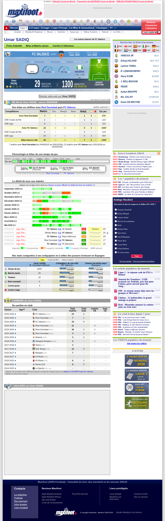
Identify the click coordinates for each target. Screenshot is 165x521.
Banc (74, 111)
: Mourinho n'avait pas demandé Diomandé (134, 189)
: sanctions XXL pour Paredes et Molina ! (133, 192)
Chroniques (101, 28)
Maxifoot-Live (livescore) (115, 498)
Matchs (44, 111)
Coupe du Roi (53, 260)
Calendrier (61, 32)
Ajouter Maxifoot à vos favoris (129, 512)
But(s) (84, 111)
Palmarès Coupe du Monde (64, 1)
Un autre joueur (123, 252)
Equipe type (74, 32)
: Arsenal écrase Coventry (128, 171)
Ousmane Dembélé (124, 210)
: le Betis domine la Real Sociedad (131, 169)
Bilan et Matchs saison (37, 46)
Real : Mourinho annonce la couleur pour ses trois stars (136, 306)
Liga (42, 260)
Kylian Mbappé (123, 214)
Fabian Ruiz (121, 241)
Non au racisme (141, 497)
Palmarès (105, 32)
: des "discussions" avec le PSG (132, 185)
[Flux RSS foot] (158, 154)
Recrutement (20, 501)
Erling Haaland (123, 248)
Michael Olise (122, 229)
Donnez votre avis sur (57, 96)
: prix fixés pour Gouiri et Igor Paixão (131, 187)
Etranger (45, 28)
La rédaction (20, 494)
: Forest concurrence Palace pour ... (133, 167)
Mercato (14, 28)
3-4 (59, 240)
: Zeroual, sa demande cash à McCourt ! (133, 182)
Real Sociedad (49, 107)
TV (111, 28)
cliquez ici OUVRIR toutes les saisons (78, 372)
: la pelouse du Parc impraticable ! (130, 327)
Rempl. (64, 111)
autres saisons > (101, 107)
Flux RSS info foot (80, 494)
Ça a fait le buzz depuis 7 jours (134, 314)
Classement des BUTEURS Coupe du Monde (96, 1)
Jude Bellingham (123, 237)
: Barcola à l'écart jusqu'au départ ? (131, 334)
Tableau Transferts (90, 32)
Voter (137, 256)
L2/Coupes (34, 28)
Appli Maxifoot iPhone (51, 497)
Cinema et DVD (141, 494)
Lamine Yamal (122, 217)
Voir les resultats (125, 261)
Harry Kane (121, 233)
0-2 (59, 229)
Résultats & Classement (34, 32)
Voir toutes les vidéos (137, 343)
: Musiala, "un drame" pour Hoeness (132, 332)
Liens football (21, 507)
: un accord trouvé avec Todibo (129, 317)
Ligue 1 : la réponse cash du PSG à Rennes (135, 273)
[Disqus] (57, 432)
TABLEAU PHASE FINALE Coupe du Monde (134, 1)
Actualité (17, 32)
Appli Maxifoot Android (51, 494)
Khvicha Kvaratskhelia (125, 221)
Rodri (119, 225)
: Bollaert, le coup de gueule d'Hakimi (131, 322)
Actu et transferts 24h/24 (131, 153)
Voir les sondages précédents (143, 261)
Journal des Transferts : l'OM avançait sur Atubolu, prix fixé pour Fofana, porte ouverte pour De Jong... (136, 282)
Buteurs (50, 32)
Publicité (18, 498)
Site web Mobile (49, 500)
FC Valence (69, 107)
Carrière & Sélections (63, 46)
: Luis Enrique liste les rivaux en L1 (131, 320)
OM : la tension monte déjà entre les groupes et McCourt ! (136, 292)
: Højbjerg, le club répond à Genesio (131, 325)
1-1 (59, 236)
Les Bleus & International (81, 28)
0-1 (59, 233)
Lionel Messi (122, 245)
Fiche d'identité (14, 46)
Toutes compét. (68, 260)
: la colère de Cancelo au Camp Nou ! (133, 194)
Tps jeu (103, 111)
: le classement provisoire (127, 174)
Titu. (55, 111)
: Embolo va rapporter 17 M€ (130, 159)
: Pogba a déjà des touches (129, 330)
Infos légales (20, 504)
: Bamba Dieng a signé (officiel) (133, 162)
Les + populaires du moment (133, 178)
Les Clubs (117, 32)
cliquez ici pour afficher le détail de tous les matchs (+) (71, 185)
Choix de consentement (52, 503)
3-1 (59, 244)
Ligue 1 (23, 28)
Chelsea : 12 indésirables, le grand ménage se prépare (134, 299)
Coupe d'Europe (59, 28)
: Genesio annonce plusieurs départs (132, 164)
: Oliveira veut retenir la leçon (132, 157)
